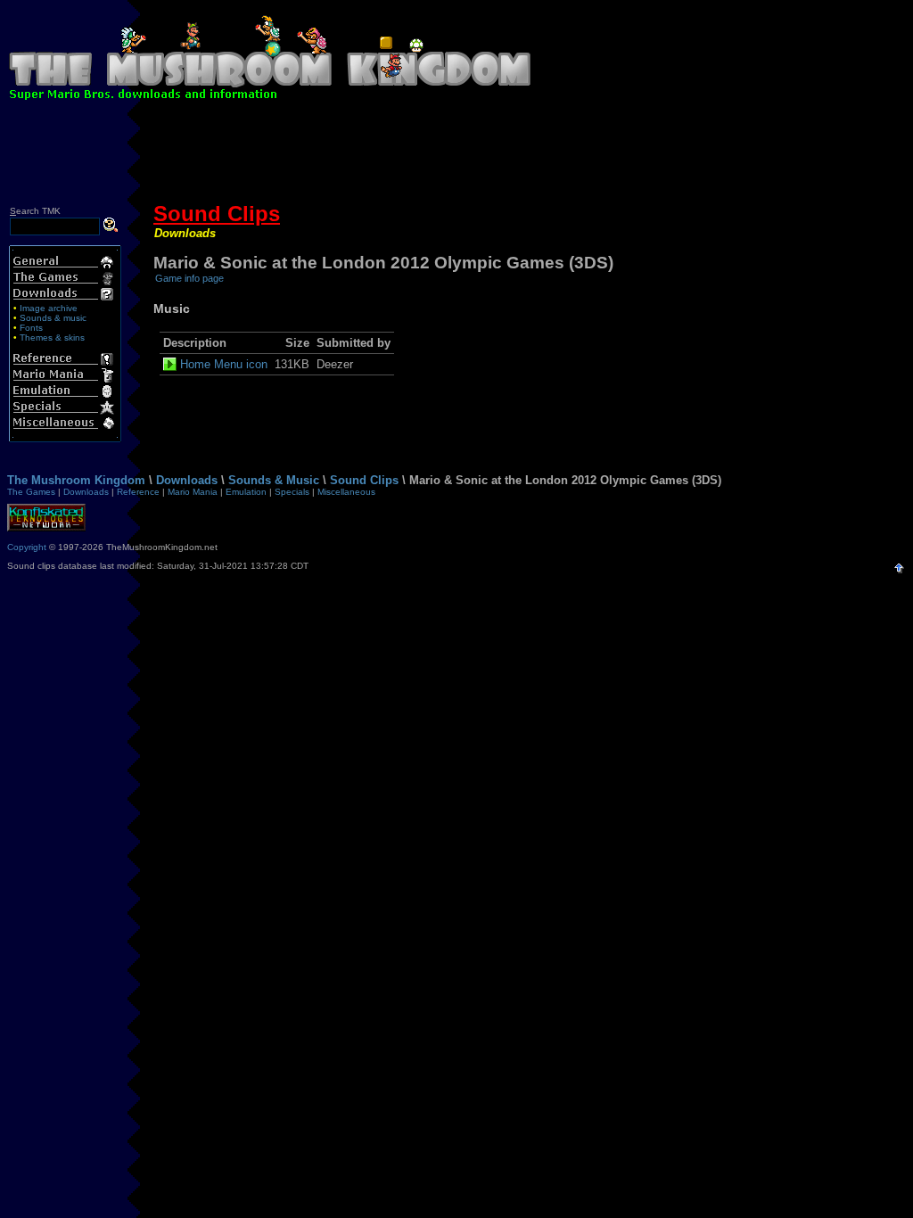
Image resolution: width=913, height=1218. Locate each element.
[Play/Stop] (171, 364)
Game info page (189, 278)
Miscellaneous (346, 492)
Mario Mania (193, 492)
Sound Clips (216, 214)
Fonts (31, 328)
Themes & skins (52, 337)
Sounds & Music (273, 480)
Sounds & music (53, 318)
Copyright (26, 547)
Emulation (246, 492)
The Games (31, 492)
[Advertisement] (456, 156)
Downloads (185, 233)
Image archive (49, 308)
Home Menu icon (223, 364)
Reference (138, 492)
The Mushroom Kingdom (76, 480)
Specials (292, 492)
